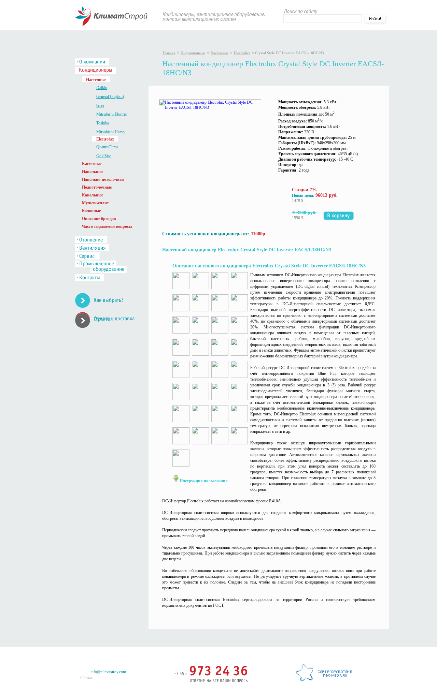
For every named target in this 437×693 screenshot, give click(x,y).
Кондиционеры (193, 53)
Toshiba (102, 123)
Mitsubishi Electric (111, 114)
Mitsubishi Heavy (110, 132)
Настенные (219, 53)
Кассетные (91, 163)
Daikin (101, 87)
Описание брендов (99, 218)
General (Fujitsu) (110, 96)
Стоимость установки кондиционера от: (206, 233)
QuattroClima (107, 147)
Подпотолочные (97, 187)
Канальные (92, 195)
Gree (100, 105)
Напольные (92, 171)
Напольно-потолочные (103, 179)
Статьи (86, 677)
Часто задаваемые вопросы (107, 226)
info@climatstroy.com (108, 671)
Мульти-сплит (95, 203)
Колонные (91, 210)
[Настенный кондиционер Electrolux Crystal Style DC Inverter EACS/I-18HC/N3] (210, 132)
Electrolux (242, 53)
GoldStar (103, 155)
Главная (169, 53)
